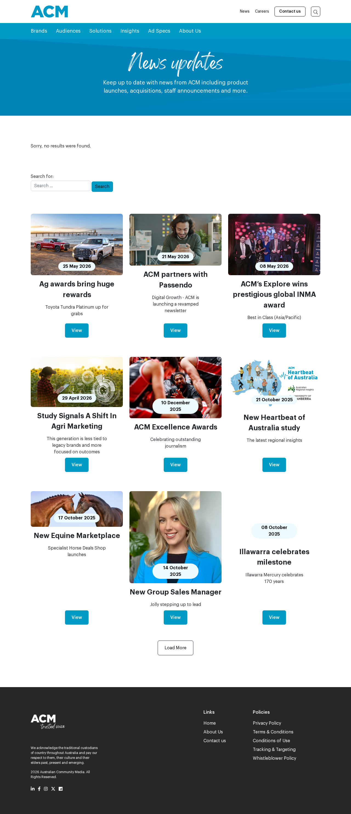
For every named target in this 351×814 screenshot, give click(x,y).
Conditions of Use (271, 741)
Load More (175, 648)
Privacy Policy (267, 723)
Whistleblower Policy (274, 758)
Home (209, 723)
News (245, 11)
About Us (213, 732)
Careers (262, 11)
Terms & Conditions (273, 732)
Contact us (290, 11)
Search (102, 186)
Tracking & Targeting (274, 749)
